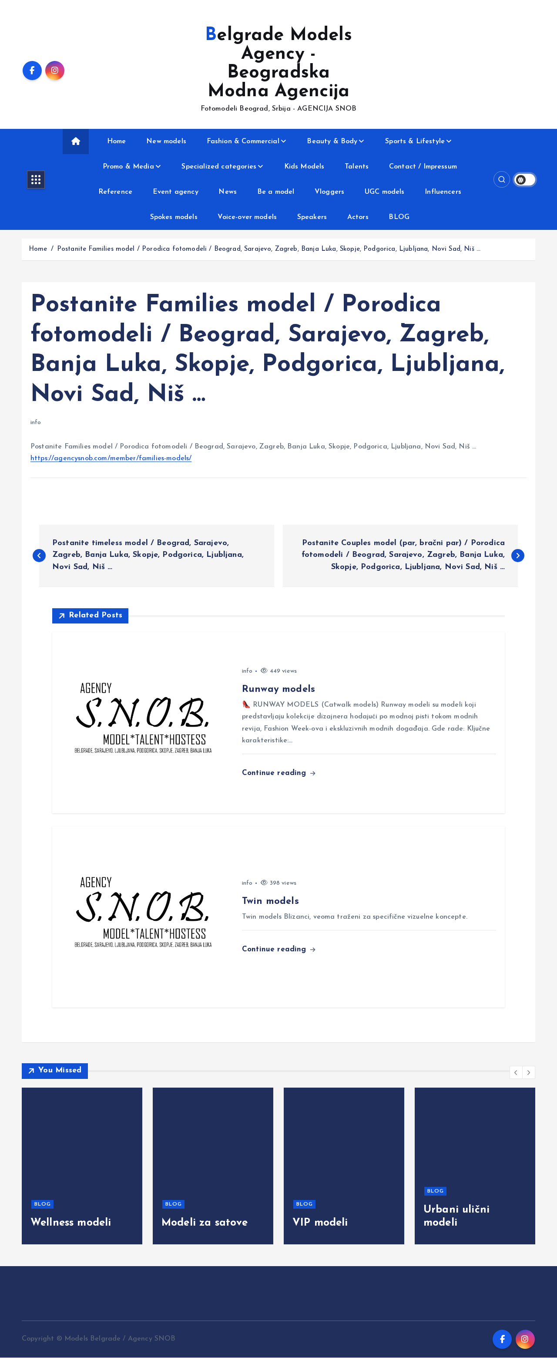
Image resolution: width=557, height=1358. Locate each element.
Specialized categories (218, 166)
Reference (115, 192)
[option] (82, 1166)
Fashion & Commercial (243, 141)
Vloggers (329, 192)
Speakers (312, 217)
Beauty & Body (332, 141)
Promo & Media (128, 166)
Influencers (443, 192)
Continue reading (275, 773)
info (35, 422)
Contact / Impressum (423, 166)
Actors (358, 217)
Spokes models (174, 217)
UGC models (385, 192)
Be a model (276, 192)
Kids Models (304, 166)
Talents (357, 166)
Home (116, 141)
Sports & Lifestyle (415, 141)
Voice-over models (247, 217)
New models (166, 141)
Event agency (175, 192)
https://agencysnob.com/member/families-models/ (110, 458)
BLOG (399, 217)
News (227, 192)
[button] (516, 1072)
